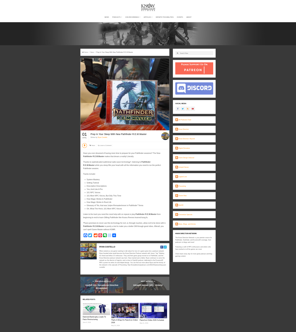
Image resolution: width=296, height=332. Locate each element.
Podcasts (116, 17)
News (107, 17)
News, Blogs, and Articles (187, 224)
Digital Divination (184, 148)
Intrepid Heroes (184, 167)
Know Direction (184, 129)
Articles (147, 17)
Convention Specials (185, 214)
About (188, 17)
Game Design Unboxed (186, 158)
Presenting (182, 186)
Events (180, 17)
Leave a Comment (105, 145)
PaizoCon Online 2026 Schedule (152, 320)
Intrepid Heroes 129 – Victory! (148, 285)
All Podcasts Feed (185, 120)
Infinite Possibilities (165, 17)
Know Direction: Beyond (187, 139)
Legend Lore (183, 177)
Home (86, 52)
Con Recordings (132, 17)
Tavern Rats (183, 195)
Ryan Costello (102, 137)
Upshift (181, 205)
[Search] (177, 53)
